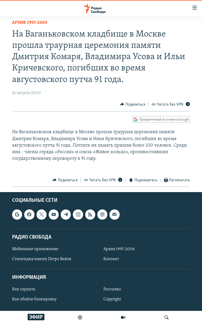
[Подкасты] (102, 214)
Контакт (111, 259)
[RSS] (90, 214)
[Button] (132, 104)
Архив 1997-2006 (119, 249)
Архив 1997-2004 (29, 22)
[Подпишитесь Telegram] (66, 214)
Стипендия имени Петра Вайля (41, 259)
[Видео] (123, 317)
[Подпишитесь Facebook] (29, 214)
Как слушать (23, 289)
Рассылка (112, 289)
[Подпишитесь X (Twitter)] (42, 214)
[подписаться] (114, 214)
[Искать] (166, 317)
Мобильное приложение (35, 249)
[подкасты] (80, 317)
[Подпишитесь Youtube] (54, 214)
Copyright (112, 299)
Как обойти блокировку (34, 299)
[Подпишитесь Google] (17, 214)
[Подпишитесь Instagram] (78, 214)
